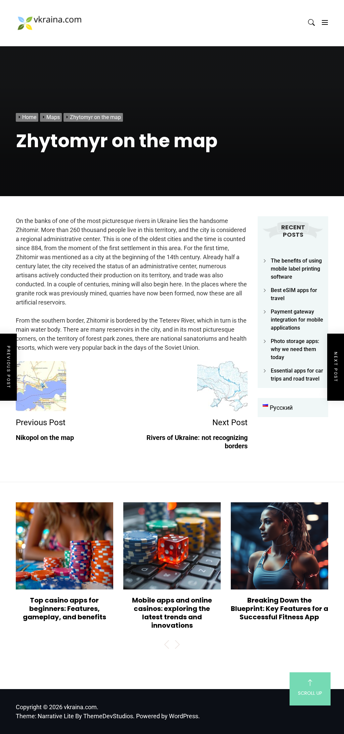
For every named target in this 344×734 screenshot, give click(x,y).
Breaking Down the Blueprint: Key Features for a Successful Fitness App (279, 609)
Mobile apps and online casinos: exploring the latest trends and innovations (172, 613)
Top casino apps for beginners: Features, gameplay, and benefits (64, 609)
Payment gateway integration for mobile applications (297, 319)
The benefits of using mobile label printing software (296, 269)
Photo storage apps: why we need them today (295, 349)
